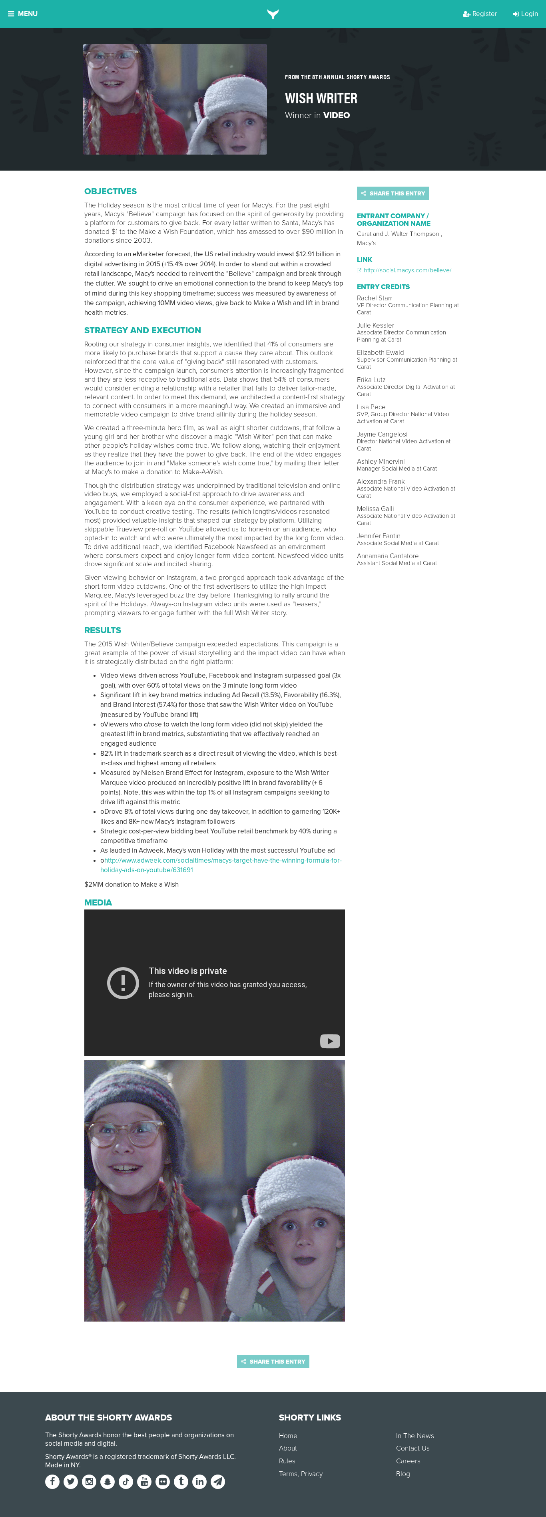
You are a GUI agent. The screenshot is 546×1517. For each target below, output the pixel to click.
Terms (288, 1474)
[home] (273, 14)
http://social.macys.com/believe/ (407, 270)
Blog (403, 1474)
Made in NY (62, 1465)
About (288, 1448)
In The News (415, 1436)
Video (336, 115)
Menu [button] (28, 14)
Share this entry (396, 193)
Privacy (312, 1474)
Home (288, 1436)
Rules (287, 1461)
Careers (408, 1461)
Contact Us (413, 1448)
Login (529, 14)
